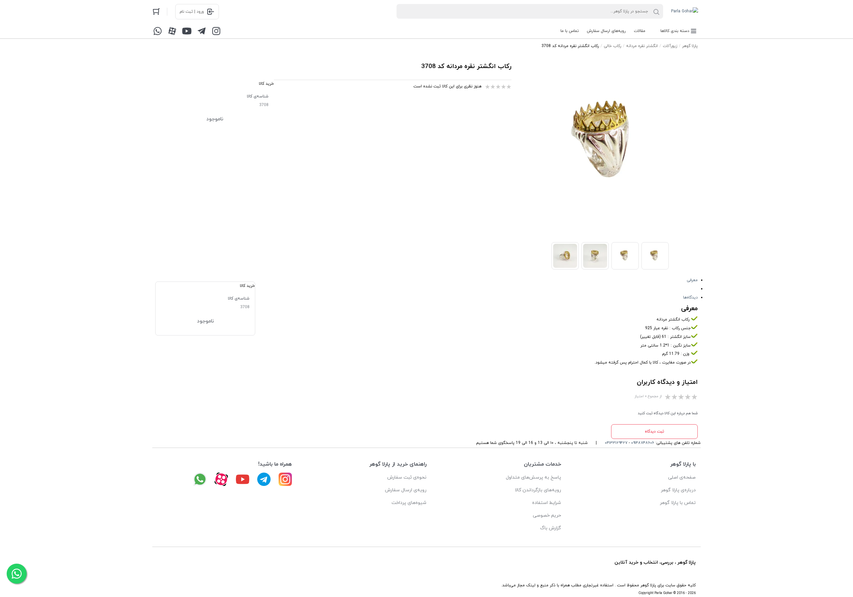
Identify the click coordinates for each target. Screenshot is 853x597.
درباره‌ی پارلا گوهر (678, 490)
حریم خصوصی (547, 515)
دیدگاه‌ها (690, 297)
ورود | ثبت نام (192, 11)
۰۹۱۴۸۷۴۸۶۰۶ (642, 443)
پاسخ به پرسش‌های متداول (533, 477)
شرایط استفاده (546, 503)
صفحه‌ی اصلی (682, 477)
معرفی (692, 280)
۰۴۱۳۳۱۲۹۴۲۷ (616, 443)
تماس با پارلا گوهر (678, 503)
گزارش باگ (550, 528)
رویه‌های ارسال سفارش (606, 31)
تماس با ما (569, 31)
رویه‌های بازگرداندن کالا (538, 490)
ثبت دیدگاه (654, 431)
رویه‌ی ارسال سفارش (405, 490)
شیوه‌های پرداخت (409, 503)
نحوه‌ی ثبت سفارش (406, 477)
